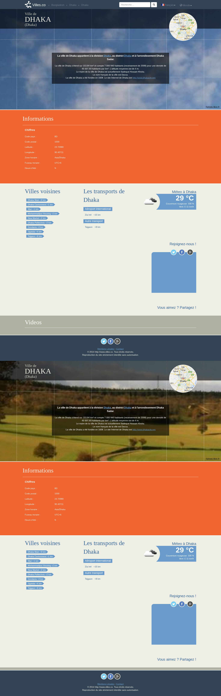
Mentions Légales (105, 349)
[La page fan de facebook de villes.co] (182, 252)
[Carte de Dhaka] (183, 27)
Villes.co (39, 5)
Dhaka (107, 56)
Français (169, 5)
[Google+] (190, 252)
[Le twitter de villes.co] (173, 252)
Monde (186, 5)
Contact (120, 349)
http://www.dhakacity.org (143, 78)
